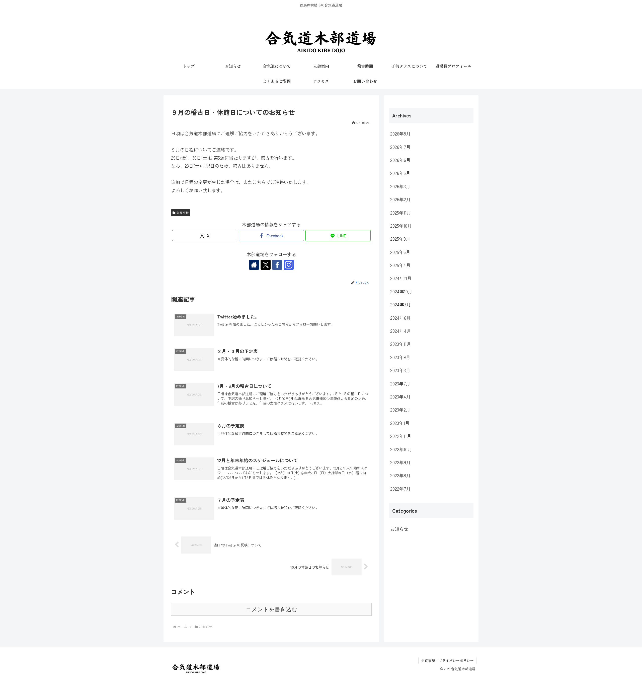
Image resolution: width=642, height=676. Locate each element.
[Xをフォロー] (266, 265)
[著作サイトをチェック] (254, 265)
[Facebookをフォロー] (277, 265)
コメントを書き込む (271, 609)
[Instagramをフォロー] (289, 265)
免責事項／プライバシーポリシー (447, 660)
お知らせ (183, 212)
